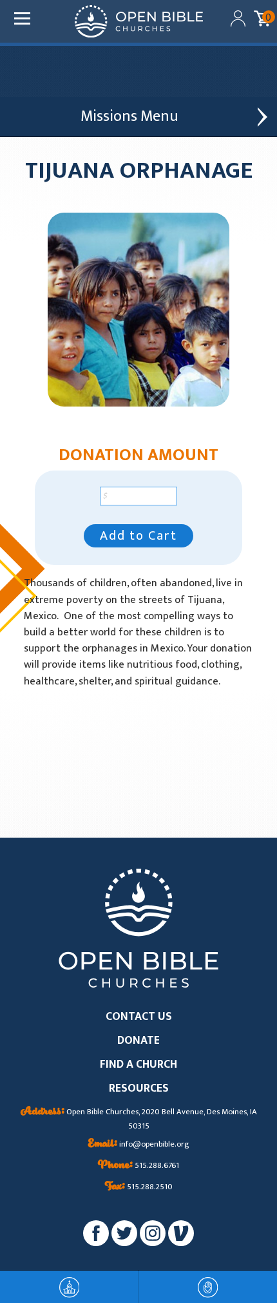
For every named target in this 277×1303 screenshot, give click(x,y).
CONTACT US (139, 1017)
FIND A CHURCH (138, 1065)
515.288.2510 (139, 1187)
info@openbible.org (138, 1144)
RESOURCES (139, 1088)
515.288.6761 (138, 1166)
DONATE (138, 1041)
